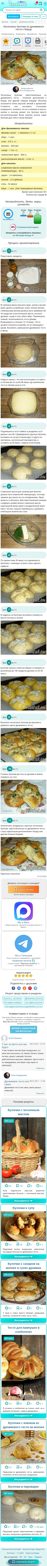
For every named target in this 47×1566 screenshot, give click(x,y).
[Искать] (41, 10)
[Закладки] (40, 3)
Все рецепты (13, 16)
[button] (38, 45)
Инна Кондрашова (19, 1075)
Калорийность (32, 34)
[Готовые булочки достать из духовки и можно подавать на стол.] (23, 797)
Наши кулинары (32, 1553)
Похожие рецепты (7, 34)
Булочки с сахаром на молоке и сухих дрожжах (23, 1266)
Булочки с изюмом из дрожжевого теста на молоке (23, 1425)
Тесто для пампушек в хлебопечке (23, 1329)
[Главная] (18, 4)
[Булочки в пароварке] (23, 1506)
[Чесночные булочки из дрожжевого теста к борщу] (23, 68)
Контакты (11, 1553)
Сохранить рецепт (25, 1561)
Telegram (38, 1557)
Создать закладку (26, 889)
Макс (30, 1557)
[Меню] (2, 3)
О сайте (20, 1553)
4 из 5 (27, 976)
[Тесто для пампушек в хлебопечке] (23, 1367)
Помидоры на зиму (30, 16)
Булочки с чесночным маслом (23, 1112)
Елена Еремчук (15, 1038)
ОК (25, 1557)
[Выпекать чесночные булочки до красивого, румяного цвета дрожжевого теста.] (23, 745)
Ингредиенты (21, 34)
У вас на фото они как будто (14, 1045)
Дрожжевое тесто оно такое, (17, 1082)
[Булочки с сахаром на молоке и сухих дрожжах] (23, 1287)
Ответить (40, 1068)
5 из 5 (31, 976)
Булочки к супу (23, 1208)
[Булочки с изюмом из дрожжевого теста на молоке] (23, 1447)
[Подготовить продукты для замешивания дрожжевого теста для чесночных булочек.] (23, 276)
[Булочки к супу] (23, 1226)
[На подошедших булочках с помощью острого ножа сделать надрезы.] (23, 586)
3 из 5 (23, 976)
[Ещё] (43, 16)
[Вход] (45, 3)
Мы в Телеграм (23, 955)
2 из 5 (20, 976)
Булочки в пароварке (23, 1486)
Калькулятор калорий (11, 1549)
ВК (21, 1557)
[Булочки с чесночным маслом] (23, 1149)
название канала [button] (22, 960)
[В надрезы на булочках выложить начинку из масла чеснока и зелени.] (23, 637)
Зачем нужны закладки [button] (23, 894)
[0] (30, 44)
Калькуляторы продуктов (33, 1549)
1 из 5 (16, 976)
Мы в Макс (23, 922)
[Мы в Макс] (23, 911)
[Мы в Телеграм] (23, 943)
